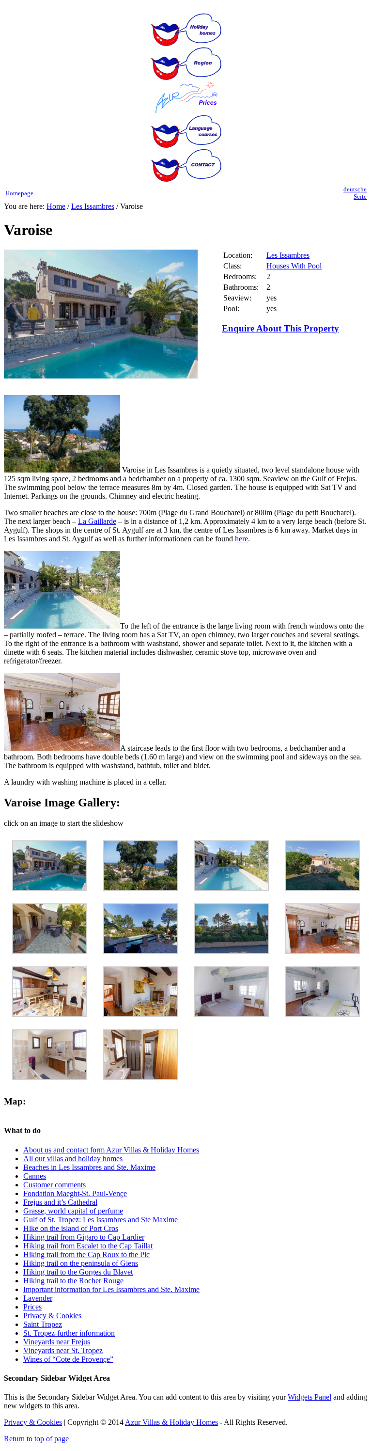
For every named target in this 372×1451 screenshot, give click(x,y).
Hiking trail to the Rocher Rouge (73, 1281)
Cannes (34, 1176)
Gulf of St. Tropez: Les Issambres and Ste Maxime (100, 1219)
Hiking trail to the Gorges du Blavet (78, 1272)
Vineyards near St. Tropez (63, 1350)
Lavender (37, 1298)
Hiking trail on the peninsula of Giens (80, 1263)
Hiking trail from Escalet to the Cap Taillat (88, 1246)
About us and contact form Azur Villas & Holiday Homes (111, 1150)
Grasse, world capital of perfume (73, 1211)
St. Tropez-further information (69, 1333)
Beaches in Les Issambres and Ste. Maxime (89, 1167)
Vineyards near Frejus (56, 1342)
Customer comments (54, 1185)
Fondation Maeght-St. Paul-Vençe (75, 1193)
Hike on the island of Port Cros (70, 1228)
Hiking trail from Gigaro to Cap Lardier (83, 1237)
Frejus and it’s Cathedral (60, 1202)
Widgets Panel (309, 1397)
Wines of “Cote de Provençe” (68, 1359)
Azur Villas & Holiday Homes (171, 1422)
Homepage (19, 193)
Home (55, 206)
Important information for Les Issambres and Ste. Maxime (111, 1289)
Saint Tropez (42, 1324)
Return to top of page (36, 1439)
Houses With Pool (294, 266)
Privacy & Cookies (52, 1315)
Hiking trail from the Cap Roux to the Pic (86, 1254)
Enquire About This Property (280, 328)
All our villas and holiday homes (73, 1158)
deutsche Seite (355, 193)
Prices (32, 1307)
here (241, 539)
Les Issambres (92, 206)
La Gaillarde (97, 521)
